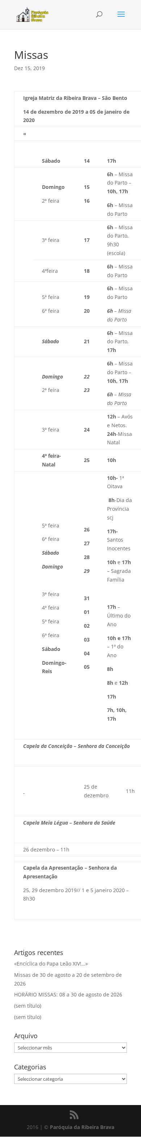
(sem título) (27, 1005)
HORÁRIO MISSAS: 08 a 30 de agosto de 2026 (68, 994)
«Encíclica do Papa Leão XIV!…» (51, 963)
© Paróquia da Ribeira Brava (79, 1127)
